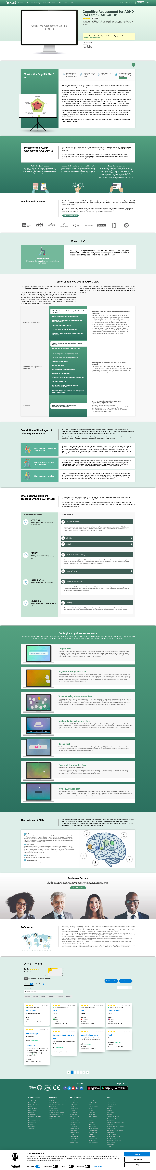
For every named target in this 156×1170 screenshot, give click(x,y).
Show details (98, 1166)
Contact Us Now (78, 887)
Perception (31, 1126)
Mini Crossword (74, 1102)
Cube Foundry (93, 1116)
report (43, 996)
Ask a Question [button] (112, 981)
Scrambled (73, 1134)
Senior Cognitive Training (56, 1112)
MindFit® (109, 1110)
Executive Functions (34, 1120)
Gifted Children (111, 1142)
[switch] (55, 1166)
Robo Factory (74, 1112)
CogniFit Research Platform (92, 37)
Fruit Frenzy (73, 1104)
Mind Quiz (110, 1124)
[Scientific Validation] (78, 231)
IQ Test (109, 1146)
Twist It (91, 1134)
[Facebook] (65, 1088)
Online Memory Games (113, 1136)
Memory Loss (32, 1114)
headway (60, 996)
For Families (110, 1100)
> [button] (87, 1072)
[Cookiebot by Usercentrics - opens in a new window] (15, 1166)
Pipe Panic (73, 1106)
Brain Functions (33, 1118)
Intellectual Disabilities (34, 1116)
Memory (30, 1124)
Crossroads (92, 1114)
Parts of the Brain (33, 1104)
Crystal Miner (74, 1108)
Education (110, 1106)
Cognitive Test (23, 3)
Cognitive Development (113, 1118)
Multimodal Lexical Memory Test (74, 721)
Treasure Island (74, 1116)
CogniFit (27, 996)
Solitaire (72, 1110)
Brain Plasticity (32, 1108)
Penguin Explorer (93, 1106)
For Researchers (111, 1104)
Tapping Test (64, 648)
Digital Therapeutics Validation (58, 1100)
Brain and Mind (32, 1102)
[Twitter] (69, 1088)
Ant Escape (73, 1114)
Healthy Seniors (53, 1110)
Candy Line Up (93, 1102)
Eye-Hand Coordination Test (72, 765)
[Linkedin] (81, 1088)
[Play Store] (107, 1088)
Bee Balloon (92, 1112)
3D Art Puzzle (74, 1142)
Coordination (32, 1122)
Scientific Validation (49, 3)
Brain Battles (110, 1144)
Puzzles (91, 1104)
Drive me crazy (74, 1120)
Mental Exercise (111, 1134)
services (35, 996)
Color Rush (73, 1140)
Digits (90, 1108)
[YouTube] (73, 1088)
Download (122, 78)
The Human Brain (33, 1100)
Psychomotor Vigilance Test (72, 671)
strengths (51, 996)
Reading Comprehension (114, 1140)
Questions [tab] (39, 984)
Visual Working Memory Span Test (75, 696)
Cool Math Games (112, 1138)
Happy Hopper (93, 1100)
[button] (37, 1022)
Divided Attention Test (69, 789)
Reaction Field (93, 1138)
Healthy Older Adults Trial (56, 1104)
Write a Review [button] (126, 981)
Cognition (31, 1112)
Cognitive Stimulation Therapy (115, 1126)
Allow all (137, 1154)
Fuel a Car (91, 1122)
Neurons (30, 1106)
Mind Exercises (111, 1128)
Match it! (72, 1124)
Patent (109, 1108)
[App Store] (121, 1088)
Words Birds (92, 1140)
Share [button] (29, 1019)
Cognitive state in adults (56, 1114)
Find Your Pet (74, 1136)
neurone (68, 996)
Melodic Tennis (74, 1132)
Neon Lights (73, 1118)
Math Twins (92, 1124)
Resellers (109, 1114)
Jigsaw (91, 1120)
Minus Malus (92, 1126)
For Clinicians (111, 1102)
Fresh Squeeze (93, 1118)
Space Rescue (74, 1126)
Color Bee (91, 1110)
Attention (31, 1128)
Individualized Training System (115, 1122)
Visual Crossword (75, 1122)
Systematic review (54, 1116)
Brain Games (110, 1132)
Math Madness (74, 1128)
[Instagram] (77, 1088)
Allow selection (137, 1159)
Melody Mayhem (75, 1138)
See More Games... (94, 1142)
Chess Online (74, 1100)
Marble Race (73, 1130)
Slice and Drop (93, 1132)
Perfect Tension (93, 1130)
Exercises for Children (113, 1116)
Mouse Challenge (93, 1128)
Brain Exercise (111, 1120)
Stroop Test (64, 744)
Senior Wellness (53, 1108)
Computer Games (54, 1102)
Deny (137, 1164)
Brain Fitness (32, 1110)
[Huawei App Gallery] (93, 1088)
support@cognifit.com (33, 1054)
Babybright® (110, 1112)
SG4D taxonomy (54, 1118)
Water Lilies (92, 1136)
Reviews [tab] (27, 984)
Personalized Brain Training (115, 1130)
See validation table (70, 215)
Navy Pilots (52, 1106)
